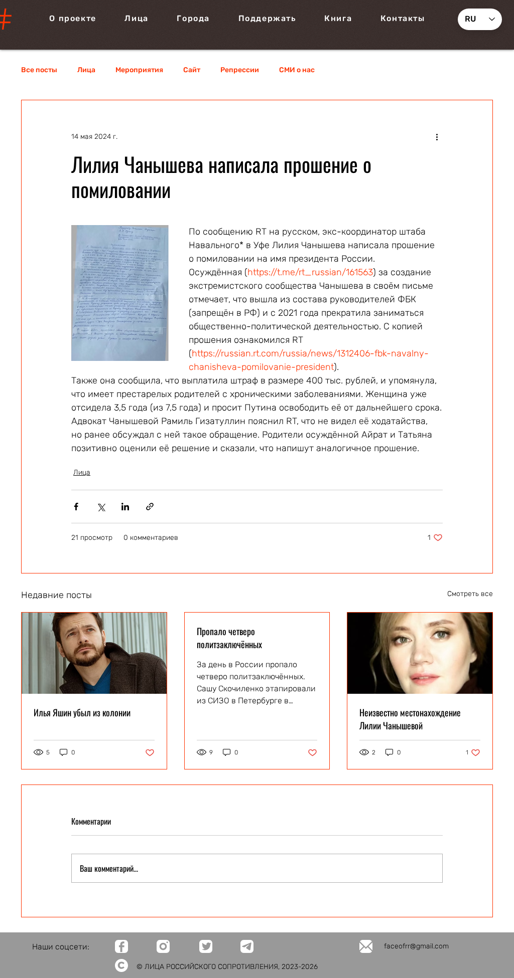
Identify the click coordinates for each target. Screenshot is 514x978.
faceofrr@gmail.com (416, 946)
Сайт (191, 70)
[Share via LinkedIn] (125, 506)
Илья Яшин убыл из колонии (82, 712)
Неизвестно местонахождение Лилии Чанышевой (410, 719)
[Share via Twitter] (100, 506)
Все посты (39, 70)
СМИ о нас (297, 70)
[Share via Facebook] (76, 506)
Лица (86, 70)
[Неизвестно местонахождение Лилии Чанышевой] (419, 653)
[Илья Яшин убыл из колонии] (94, 653)
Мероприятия (139, 70)
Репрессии (239, 70)
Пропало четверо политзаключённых (229, 638)
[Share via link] (150, 506)
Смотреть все (470, 594)
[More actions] (437, 136)
